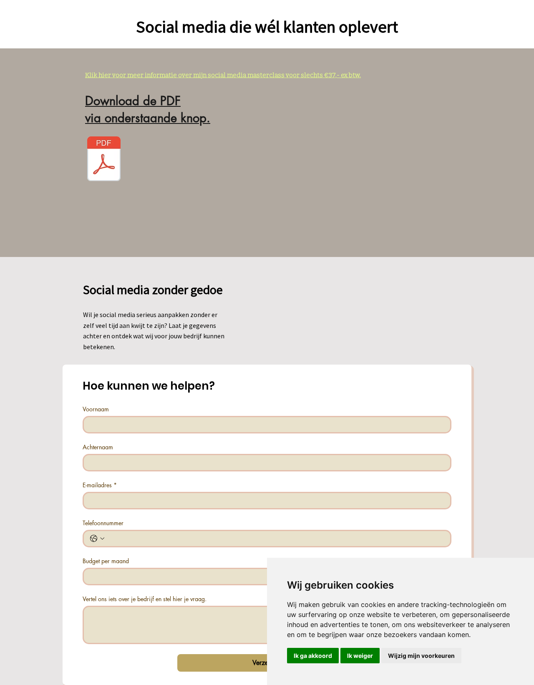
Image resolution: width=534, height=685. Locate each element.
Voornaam (96, 409)
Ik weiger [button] (360, 655)
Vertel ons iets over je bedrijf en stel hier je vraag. (145, 598)
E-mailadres (100, 485)
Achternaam (98, 447)
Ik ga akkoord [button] (313, 655)
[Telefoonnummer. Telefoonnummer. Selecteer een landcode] (97, 539)
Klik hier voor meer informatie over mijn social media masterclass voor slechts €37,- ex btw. (223, 75)
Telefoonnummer (103, 522)
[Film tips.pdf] (104, 160)
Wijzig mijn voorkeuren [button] (421, 655)
